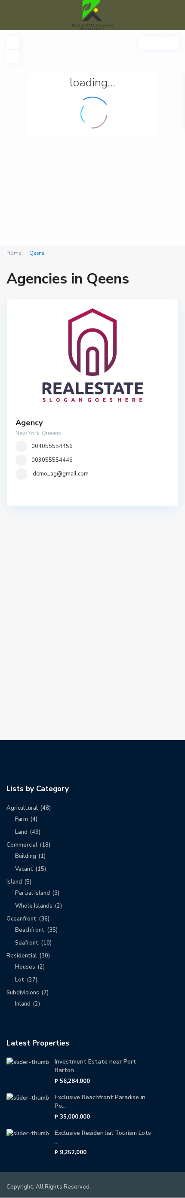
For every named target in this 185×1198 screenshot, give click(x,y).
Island (14, 882)
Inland (23, 1004)
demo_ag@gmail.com (61, 474)
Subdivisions (22, 993)
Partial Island (32, 893)
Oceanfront (21, 919)
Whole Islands (33, 906)
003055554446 (52, 460)
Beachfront (30, 930)
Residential (21, 956)
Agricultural (22, 808)
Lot (20, 980)
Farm (21, 819)
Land (21, 832)
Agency (29, 423)
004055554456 (52, 446)
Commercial (21, 845)
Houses (25, 967)
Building (25, 856)
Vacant (24, 869)
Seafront (27, 943)
